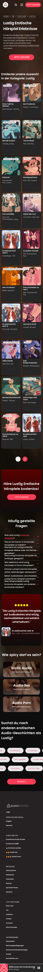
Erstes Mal (29, 768)
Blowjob (33, 327)
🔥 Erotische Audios (13, 848)
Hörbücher (10, 875)
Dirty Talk (35, 217)
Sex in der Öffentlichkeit (32, 122)
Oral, (4, 364)
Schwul (8, 919)
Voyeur (8, 183)
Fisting (9, 759)
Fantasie (21, 16)
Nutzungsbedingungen (15, 945)
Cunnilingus (34, 107)
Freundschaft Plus (9, 122)
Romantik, (6, 329)
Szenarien (10, 879)
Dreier (26, 232)
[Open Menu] (21, 4)
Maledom (10, 290)
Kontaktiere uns (12, 958)
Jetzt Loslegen (33, 5)
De (13, 16)
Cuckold (9, 923)
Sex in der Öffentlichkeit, (7, 218)
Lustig (32, 16)
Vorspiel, (26, 327)
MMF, (25, 292)
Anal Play (30, 144)
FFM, (24, 254)
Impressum (10, 941)
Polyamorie (7, 416)
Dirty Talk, (26, 180)
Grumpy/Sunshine (10, 232)
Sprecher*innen (12, 888)
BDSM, (4, 290)
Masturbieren (35, 366)
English (8, 821)
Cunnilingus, (7, 256)
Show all (21, 781)
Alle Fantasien (11, 927)
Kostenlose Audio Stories (15, 839)
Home (6, 16)
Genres (9, 883)
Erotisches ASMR (12, 844)
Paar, (25, 144)
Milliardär (26, 759)
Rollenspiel (7, 85)
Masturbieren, (7, 109)
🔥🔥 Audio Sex (11, 852)
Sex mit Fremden (30, 85)
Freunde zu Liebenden (11, 159)
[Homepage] (7, 4)
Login (8, 812)
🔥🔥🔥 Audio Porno (13, 857)
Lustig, (25, 439)
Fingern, (26, 107)
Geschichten (11, 870)
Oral (13, 256)
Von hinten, (27, 217)
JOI (7, 910)
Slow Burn (13, 329)
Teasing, (5, 144)
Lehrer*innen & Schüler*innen (13, 269)
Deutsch (9, 825)
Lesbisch (9, 914)
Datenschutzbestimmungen (17, 950)
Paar (26, 306)
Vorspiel (34, 180)
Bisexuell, (5, 439)
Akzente (9, 892)
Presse (8, 954)
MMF (11, 439)
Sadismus (10, 768)
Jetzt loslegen (21, 57)
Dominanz (9, 750)
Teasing (16, 109)
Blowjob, (26, 366)
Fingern (33, 403)
